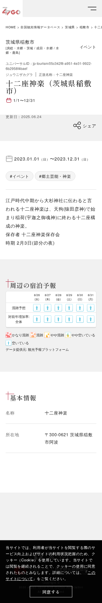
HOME (11, 27)
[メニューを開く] (92, 8)
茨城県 (70, 27)
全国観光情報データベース (40, 27)
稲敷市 (85, 27)
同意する (51, 592)
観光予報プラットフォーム (48, 349)
